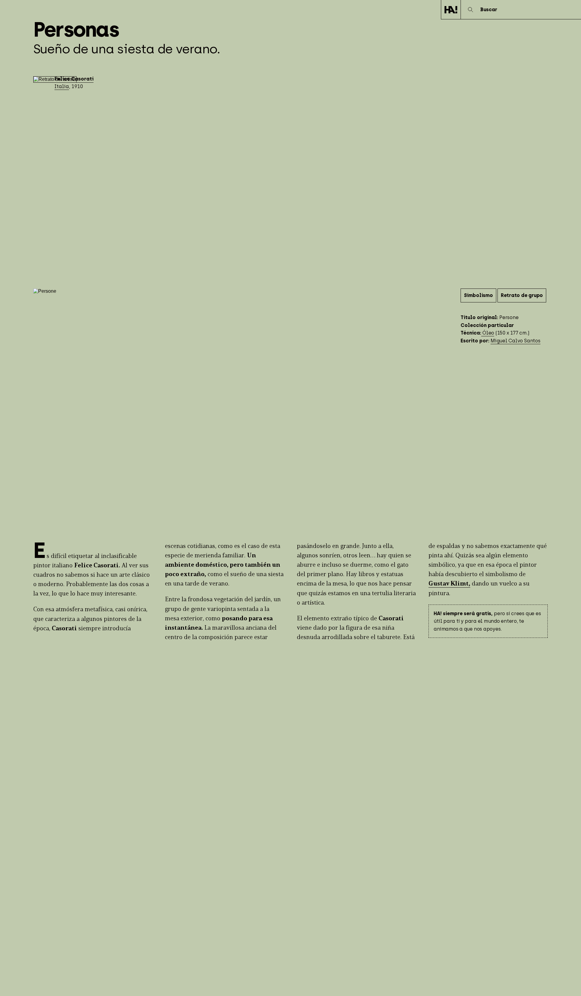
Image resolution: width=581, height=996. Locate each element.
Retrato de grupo (522, 295)
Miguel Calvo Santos (515, 341)
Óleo (487, 333)
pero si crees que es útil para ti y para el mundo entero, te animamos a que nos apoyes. (487, 621)
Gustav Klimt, (449, 584)
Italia (61, 86)
